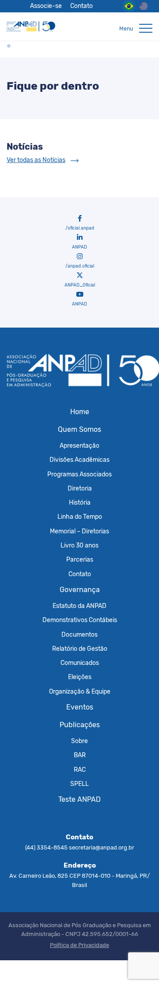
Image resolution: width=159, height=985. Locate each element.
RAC (80, 769)
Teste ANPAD (79, 799)
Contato (81, 5)
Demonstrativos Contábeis (79, 619)
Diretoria (80, 488)
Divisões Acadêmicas (79, 459)
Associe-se (46, 5)
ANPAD (79, 247)
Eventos (79, 707)
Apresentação (79, 445)
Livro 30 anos (79, 545)
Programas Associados (79, 474)
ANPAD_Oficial (79, 285)
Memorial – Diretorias (79, 531)
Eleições (79, 676)
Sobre (79, 740)
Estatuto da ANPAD (79, 605)
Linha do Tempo (79, 516)
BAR (80, 755)
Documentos (79, 634)
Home (79, 412)
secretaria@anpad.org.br (101, 847)
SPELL (79, 783)
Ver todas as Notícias (36, 160)
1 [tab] (9, 46)
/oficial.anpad (79, 228)
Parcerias (79, 559)
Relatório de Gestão (79, 648)
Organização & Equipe (79, 691)
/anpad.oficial (79, 266)
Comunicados (80, 662)
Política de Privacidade (79, 945)
